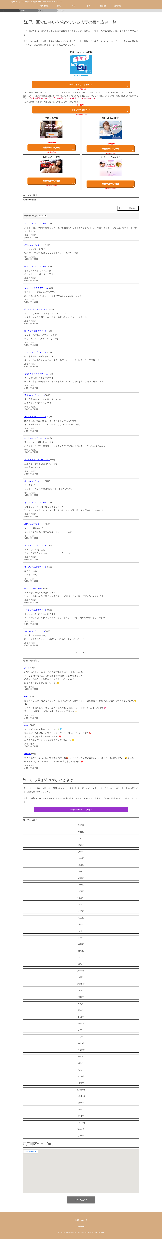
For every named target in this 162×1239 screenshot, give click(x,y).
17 (81, 653)
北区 (81, 931)
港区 (81, 838)
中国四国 (103, 6)
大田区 (81, 891)
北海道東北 (44, 6)
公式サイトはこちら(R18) (81, 84)
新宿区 (81, 845)
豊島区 (81, 924)
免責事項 (81, 1226)
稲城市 (81, 1109)
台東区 (81, 858)
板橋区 (81, 944)
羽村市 (81, 1116)
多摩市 (81, 1103)
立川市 (81, 977)
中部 (73, 6)
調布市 (81, 1010)
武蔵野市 (81, 984)
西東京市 (81, 1129)
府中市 (81, 1136)
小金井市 (81, 1024)
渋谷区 (81, 905)
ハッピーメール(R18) (84, 52)
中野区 (81, 911)
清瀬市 (81, 1083)
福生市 (81, 1063)
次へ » (85, 653)
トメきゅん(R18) (113, 157)
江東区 (81, 871)
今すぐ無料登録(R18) (81, 110)
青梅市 (81, 997)
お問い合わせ (81, 1220)
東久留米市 (81, 1090)
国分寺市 (81, 1050)
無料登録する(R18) (51, 147)
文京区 (81, 852)
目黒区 (81, 885)
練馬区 (81, 951)
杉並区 (81, 918)
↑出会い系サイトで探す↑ (81, 809)
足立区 (81, 957)
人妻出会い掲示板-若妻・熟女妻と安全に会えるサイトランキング (36, 2)
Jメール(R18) (54, 157)
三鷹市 (81, 990)
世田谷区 (81, 898)
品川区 (81, 878)
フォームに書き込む (127, 208)
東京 (42, 11)
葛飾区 (81, 964)
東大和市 (81, 1076)
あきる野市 (81, 1123)
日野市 (81, 1037)
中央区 (81, 832)
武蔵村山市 (81, 1096)
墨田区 (81, 865)
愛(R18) (55, 118)
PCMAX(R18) (113, 118)
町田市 (81, 1017)
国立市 (81, 1057)
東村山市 (81, 1043)
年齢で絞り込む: (30, 216)
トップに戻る (81, 1199)
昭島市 (81, 1004)
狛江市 (81, 1070)
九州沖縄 (117, 6)
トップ (3, 11)
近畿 (88, 6)
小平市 (81, 1030)
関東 (59, 6)
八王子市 (81, 971)
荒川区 (81, 938)
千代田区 (81, 825)
